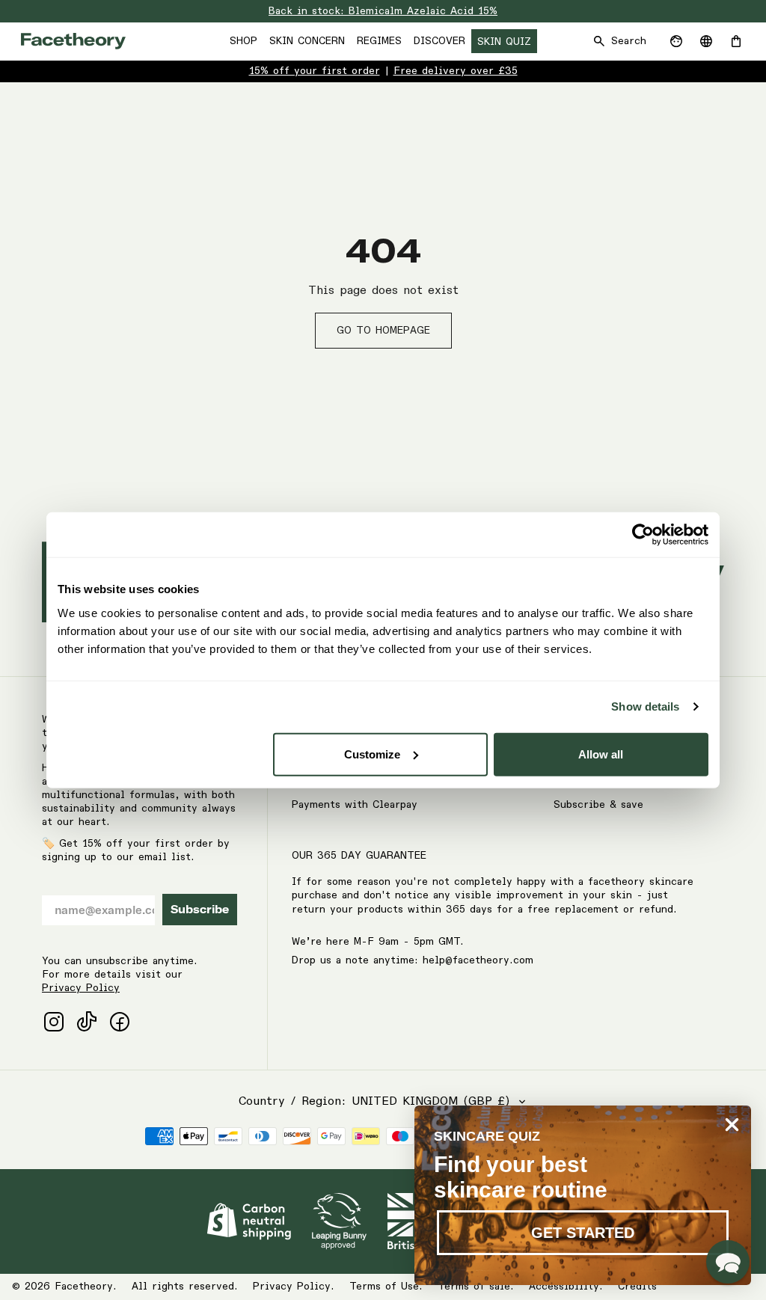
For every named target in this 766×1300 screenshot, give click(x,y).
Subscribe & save (598, 805)
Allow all (600, 753)
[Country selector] (706, 41)
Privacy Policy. (293, 1286)
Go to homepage (383, 330)
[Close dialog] (732, 1125)
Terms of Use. (386, 1286)
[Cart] (736, 41)
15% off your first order (314, 71)
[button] (728, 1262)
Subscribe (200, 909)
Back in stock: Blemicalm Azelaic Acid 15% (383, 11)
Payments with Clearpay (354, 805)
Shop (243, 41)
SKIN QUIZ (504, 42)
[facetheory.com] (73, 41)
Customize (372, 753)
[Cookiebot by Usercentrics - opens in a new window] (642, 535)
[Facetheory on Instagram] (54, 1022)
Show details (645, 706)
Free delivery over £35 (455, 71)
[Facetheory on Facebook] (120, 1022)
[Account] (676, 41)
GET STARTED (582, 1232)
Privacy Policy (81, 988)
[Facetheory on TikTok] (87, 1022)
